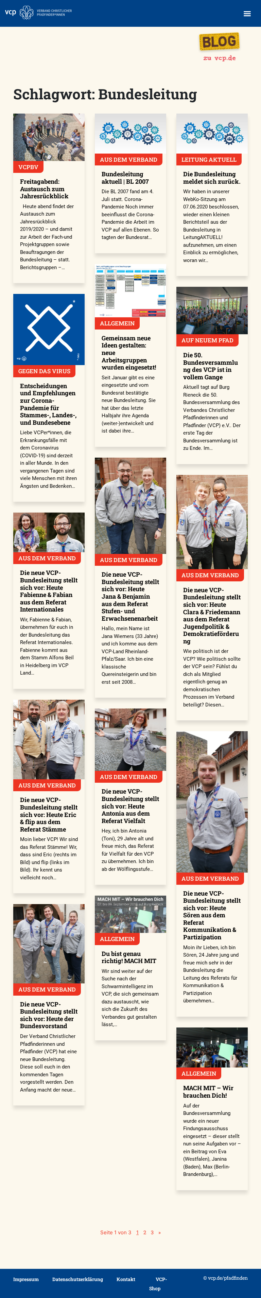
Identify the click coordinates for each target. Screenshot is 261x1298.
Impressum (26, 1279)
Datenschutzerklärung (77, 1279)
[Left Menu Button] (247, 13)
